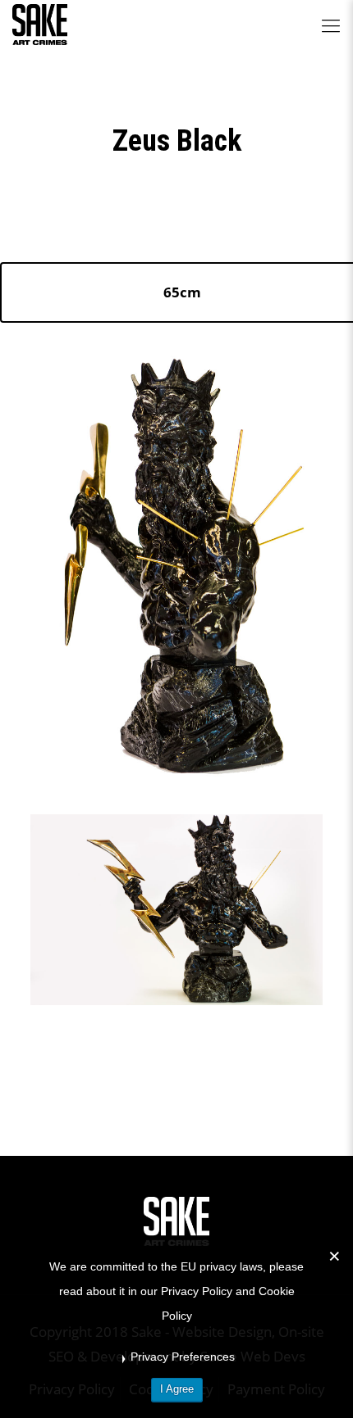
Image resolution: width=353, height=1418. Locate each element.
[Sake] (39, 24)
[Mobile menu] (331, 25)
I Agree (177, 1389)
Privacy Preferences (183, 1356)
